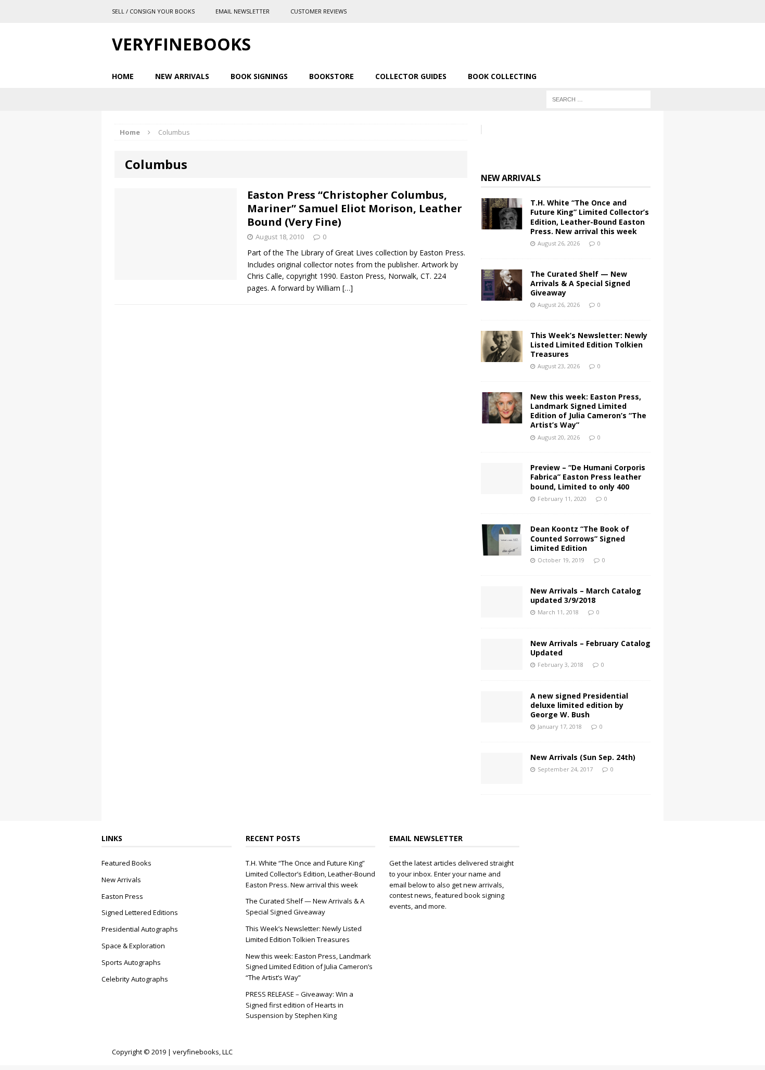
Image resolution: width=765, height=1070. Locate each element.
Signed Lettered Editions (139, 912)
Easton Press (122, 896)
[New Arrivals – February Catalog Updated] (501, 663)
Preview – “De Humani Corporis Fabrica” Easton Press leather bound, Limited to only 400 (587, 476)
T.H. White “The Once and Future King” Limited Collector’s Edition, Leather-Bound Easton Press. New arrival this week (589, 217)
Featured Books (126, 863)
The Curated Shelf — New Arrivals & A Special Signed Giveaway (580, 283)
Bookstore (331, 76)
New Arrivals (182, 76)
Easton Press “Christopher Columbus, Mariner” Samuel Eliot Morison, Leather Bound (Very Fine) (354, 208)
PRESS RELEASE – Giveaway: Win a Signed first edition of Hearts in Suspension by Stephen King (299, 1005)
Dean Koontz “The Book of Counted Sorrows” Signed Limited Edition (579, 538)
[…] (347, 288)
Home (123, 76)
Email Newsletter (242, 11)
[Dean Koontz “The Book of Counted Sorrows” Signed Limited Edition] (501, 550)
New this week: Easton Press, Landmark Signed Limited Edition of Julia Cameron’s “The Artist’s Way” (588, 411)
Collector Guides (411, 76)
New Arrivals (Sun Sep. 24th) (582, 757)
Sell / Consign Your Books (153, 11)
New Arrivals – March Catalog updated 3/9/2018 (585, 595)
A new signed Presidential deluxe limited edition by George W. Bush (579, 705)
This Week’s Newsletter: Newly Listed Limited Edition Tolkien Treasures (588, 344)
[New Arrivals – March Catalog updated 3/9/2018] (501, 611)
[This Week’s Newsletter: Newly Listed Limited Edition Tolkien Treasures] (501, 355)
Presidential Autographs (139, 929)
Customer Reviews (318, 11)
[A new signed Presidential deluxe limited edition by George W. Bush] (501, 716)
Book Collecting (502, 76)
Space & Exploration (133, 945)
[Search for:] (598, 99)
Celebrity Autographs (134, 979)
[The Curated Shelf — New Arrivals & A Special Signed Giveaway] (501, 294)
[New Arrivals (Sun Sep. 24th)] (501, 777)
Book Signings (259, 76)
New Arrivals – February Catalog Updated (590, 648)
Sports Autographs (131, 962)
